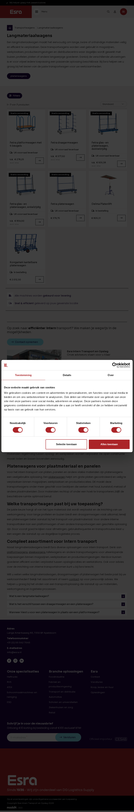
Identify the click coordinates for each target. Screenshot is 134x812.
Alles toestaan (109, 444)
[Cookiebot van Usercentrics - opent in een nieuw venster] (114, 365)
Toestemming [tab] (23, 375)
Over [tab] (111, 375)
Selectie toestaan (66, 444)
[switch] (50, 430)
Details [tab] (67, 375)
